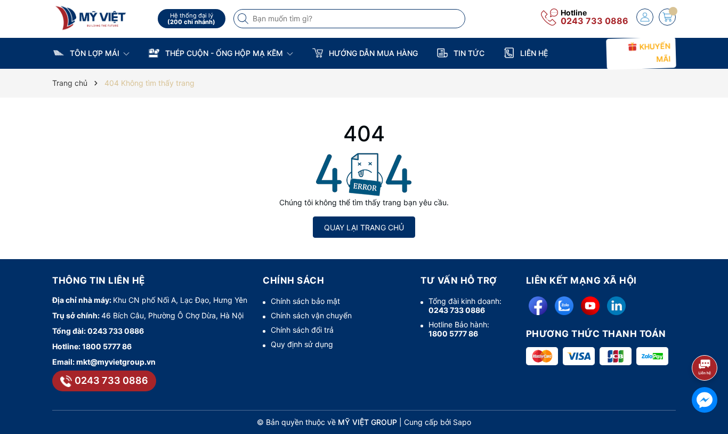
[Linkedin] (616, 305)
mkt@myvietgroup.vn (116, 361)
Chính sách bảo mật (305, 301)
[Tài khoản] (644, 17)
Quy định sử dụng (302, 344)
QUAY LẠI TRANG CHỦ (364, 227)
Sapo (462, 422)
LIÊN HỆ (533, 53)
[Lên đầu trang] (706, 339)
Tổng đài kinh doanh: (464, 305)
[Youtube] (590, 305)
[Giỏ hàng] (667, 17)
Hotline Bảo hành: (458, 329)
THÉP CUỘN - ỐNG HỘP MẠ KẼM (224, 53)
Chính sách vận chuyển (311, 315)
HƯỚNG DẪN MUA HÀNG (372, 53)
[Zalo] (564, 305)
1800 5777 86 (107, 346)
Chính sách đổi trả (302, 329)
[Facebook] (538, 305)
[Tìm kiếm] (244, 18)
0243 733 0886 (594, 20)
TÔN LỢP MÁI (95, 53)
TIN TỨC (467, 53)
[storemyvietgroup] (101, 17)
